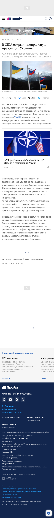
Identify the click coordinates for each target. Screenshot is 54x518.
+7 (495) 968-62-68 (36, 418)
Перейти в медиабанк (39, 92)
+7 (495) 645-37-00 (11, 417)
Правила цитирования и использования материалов (21, 486)
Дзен (33, 98)
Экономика (27, 30)
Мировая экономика (34, 259)
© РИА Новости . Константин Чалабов (16, 92)
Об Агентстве (8, 406)
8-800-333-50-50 (10, 425)
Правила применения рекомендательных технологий (21, 492)
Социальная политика (10, 495)
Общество (17, 259)
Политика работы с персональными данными (19, 489)
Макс (24, 98)
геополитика (8, 263)
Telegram (45, 98)
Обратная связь (9, 409)
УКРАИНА (6, 259)
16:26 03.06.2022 (8, 39)
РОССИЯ (19, 263)
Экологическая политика (11, 497)
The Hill (17, 117)
